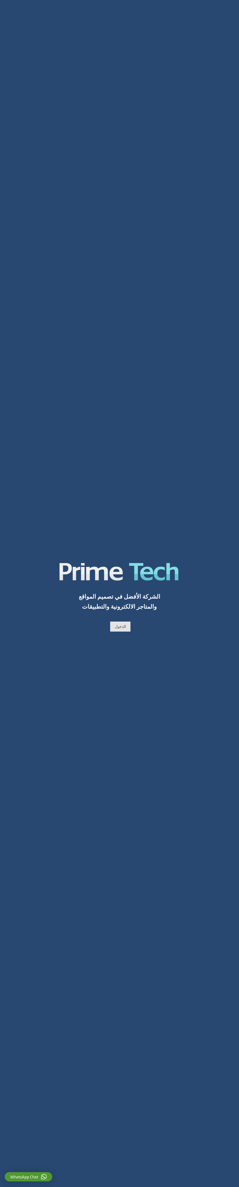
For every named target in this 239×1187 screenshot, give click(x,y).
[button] (28, 1176)
